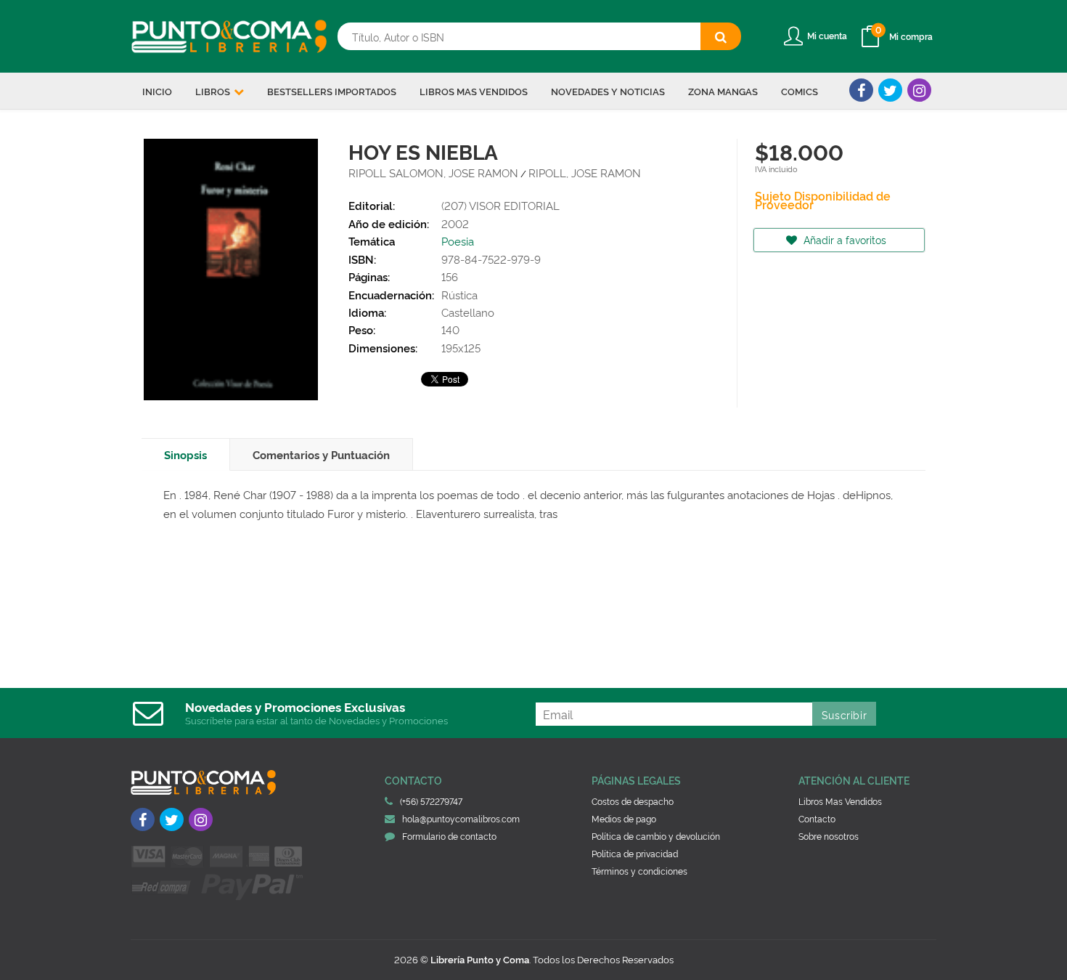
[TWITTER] (890, 90)
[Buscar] (720, 36)
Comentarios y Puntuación (321, 454)
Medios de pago (624, 818)
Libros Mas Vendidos (840, 801)
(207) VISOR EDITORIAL (500, 205)
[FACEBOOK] (861, 90)
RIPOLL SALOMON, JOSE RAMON (433, 172)
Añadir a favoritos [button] (843, 239)
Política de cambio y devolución (656, 836)
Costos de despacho (633, 801)
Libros (213, 90)
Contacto (816, 818)
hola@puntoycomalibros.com (461, 818)
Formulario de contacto (449, 836)
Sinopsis (185, 454)
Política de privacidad (635, 853)
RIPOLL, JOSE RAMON (584, 172)
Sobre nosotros (828, 836)
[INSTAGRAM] (919, 90)
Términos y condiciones (639, 870)
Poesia (457, 240)
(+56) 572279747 (431, 801)
